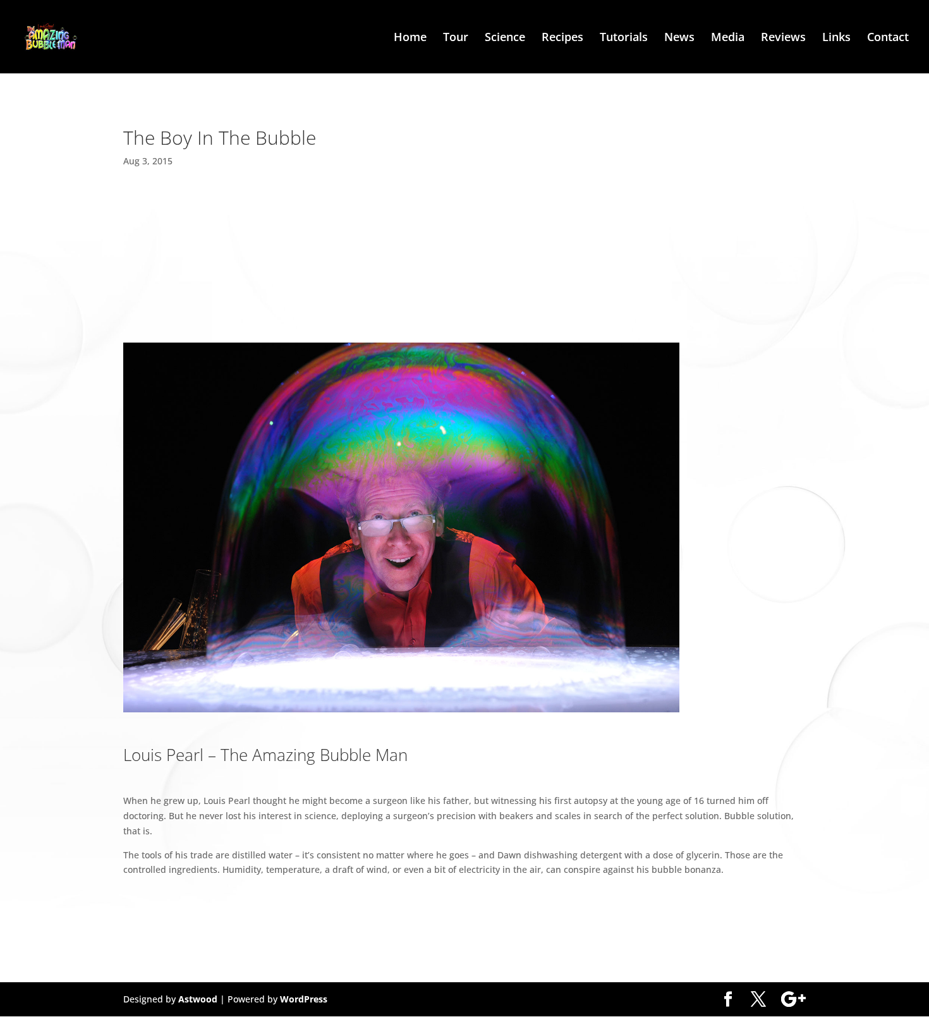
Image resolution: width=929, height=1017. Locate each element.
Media (727, 38)
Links (836, 38)
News (679, 38)
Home (410, 38)
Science (505, 38)
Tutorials (624, 38)
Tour (455, 38)
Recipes (562, 38)
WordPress (303, 999)
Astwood (197, 999)
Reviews (783, 38)
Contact (888, 38)
